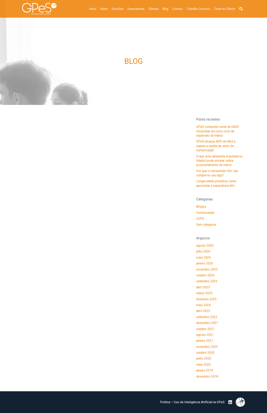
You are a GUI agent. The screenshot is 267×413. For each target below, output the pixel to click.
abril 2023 (203, 311)
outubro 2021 (205, 329)
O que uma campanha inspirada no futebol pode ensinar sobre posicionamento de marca (219, 160)
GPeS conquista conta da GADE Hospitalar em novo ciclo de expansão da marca (217, 131)
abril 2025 (203, 287)
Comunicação (205, 213)
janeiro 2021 (204, 341)
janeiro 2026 (204, 263)
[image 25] (39, 9)
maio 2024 (203, 305)
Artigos (201, 206)
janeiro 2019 (204, 370)
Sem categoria (206, 224)
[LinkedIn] (230, 402)
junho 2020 (203, 358)
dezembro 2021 (207, 323)
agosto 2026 (205, 245)
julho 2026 (203, 251)
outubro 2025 (205, 275)
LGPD (200, 218)
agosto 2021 (205, 335)
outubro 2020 (205, 352)
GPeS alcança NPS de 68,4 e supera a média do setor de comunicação (216, 146)
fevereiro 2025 (206, 299)
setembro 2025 (206, 281)
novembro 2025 (207, 269)
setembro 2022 (206, 317)
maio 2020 (203, 364)
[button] (241, 9)
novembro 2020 (207, 347)
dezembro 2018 (207, 376)
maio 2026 (203, 257)
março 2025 (204, 293)
